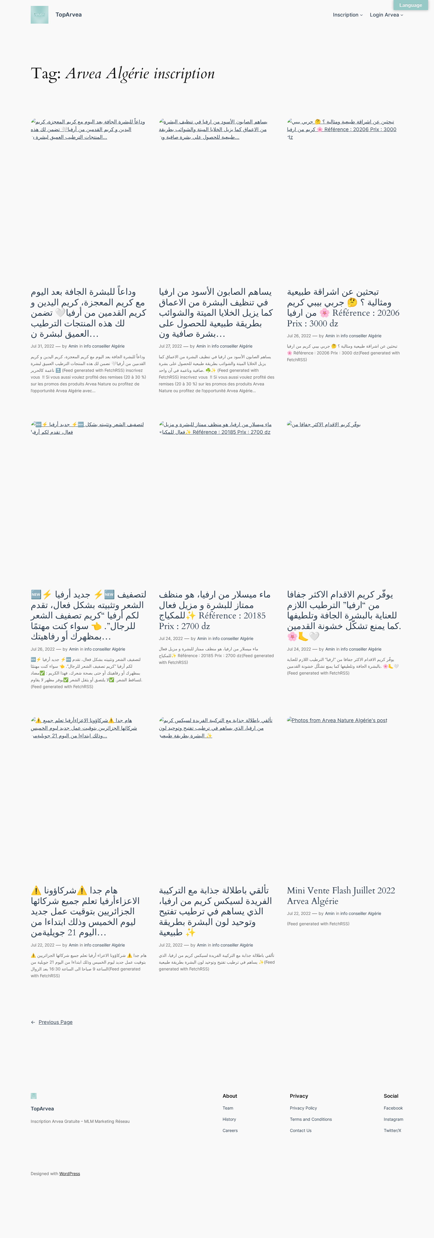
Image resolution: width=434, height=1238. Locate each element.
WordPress (69, 1173)
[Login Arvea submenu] (401, 14)
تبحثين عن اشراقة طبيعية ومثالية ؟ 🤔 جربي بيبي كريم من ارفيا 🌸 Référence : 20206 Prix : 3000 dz (343, 308)
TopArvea (69, 14)
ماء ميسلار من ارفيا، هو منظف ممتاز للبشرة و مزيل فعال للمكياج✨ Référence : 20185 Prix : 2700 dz (215, 611)
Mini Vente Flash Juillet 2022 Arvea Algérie (341, 896)
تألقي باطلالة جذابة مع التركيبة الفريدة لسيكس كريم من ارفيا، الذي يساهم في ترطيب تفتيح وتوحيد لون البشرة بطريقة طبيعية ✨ (215, 912)
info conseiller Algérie (104, 345)
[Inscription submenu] (361, 14)
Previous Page (52, 1022)
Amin (73, 345)
